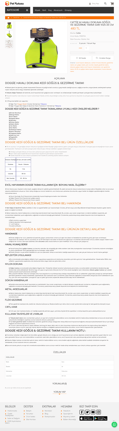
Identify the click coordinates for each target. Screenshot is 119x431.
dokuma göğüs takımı (77, 67)
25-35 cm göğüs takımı (82, 69)
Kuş (50, 10)
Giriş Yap (95, 3)
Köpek (37, 10)
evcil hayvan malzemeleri (92, 67)
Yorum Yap (91, 43)
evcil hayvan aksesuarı (83, 63)
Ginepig (68, 10)
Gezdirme (16, 17)
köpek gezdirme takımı (101, 65)
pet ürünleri (90, 65)
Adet (80, 48)
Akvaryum (58, 10)
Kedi (44, 10)
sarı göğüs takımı (80, 65)
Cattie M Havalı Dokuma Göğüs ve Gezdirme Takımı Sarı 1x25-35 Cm (44, 17)
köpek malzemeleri (95, 69)
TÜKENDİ (92, 53)
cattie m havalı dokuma (98, 63)
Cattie (78, 33)
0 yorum (82, 43)
